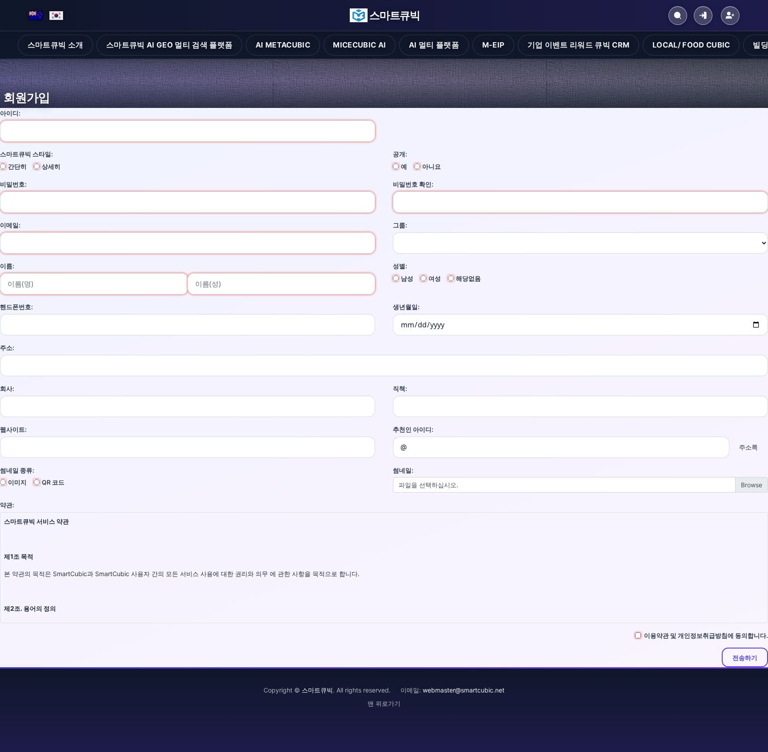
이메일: (10, 225)
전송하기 (744, 657)
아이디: (10, 113)
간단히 (17, 166)
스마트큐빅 (394, 15)
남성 (407, 278)
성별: (400, 266)
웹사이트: (13, 429)
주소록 (748, 447)
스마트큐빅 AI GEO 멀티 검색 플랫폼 (169, 44)
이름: (7, 266)
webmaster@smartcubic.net (463, 690)
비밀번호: (13, 184)
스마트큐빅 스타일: (26, 154)
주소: (7, 347)
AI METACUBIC (283, 44)
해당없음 (468, 278)
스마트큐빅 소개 (56, 44)
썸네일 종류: (17, 470)
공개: (400, 154)
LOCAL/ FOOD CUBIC (691, 44)
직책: (400, 388)
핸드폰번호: (16, 306)
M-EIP (493, 44)
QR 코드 (53, 482)
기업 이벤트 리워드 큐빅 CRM (579, 44)
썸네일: (403, 470)
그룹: (400, 225)
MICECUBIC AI (359, 44)
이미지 (17, 482)
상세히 (51, 166)
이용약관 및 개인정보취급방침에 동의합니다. (706, 635)
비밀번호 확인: (413, 184)
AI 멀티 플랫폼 (434, 44)
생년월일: (406, 306)
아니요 (431, 166)
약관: (7, 505)
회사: (7, 388)
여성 (434, 278)
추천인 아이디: (413, 429)
